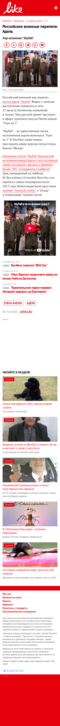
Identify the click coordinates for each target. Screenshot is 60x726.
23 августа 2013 (34, 20)
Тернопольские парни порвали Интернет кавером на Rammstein (27, 290)
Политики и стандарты (14, 607)
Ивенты (6, 600)
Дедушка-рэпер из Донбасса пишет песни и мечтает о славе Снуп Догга (29, 446)
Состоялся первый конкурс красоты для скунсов (28, 572)
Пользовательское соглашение (19, 611)
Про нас (6, 593)
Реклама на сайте (11, 597)
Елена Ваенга (13, 303)
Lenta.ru (26, 312)
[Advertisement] (30, 344)
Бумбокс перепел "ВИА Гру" (26, 265)
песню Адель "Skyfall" (16, 102)
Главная (6, 20)
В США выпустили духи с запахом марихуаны (24, 531)
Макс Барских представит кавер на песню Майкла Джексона (29, 276)
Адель (31, 303)
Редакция (7, 604)
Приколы (19, 20)
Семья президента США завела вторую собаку (27, 405)
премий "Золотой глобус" (19, 190)
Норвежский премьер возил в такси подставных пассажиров (25, 487)
